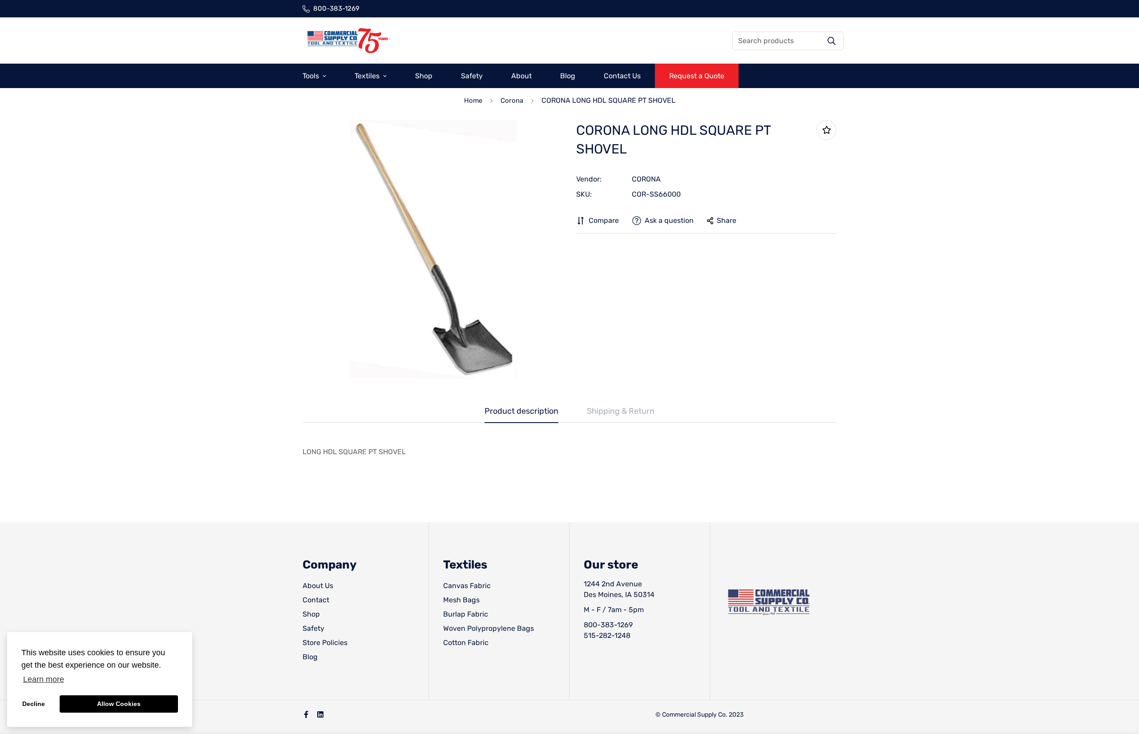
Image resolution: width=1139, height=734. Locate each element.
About (521, 76)
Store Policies (325, 642)
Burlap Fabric (465, 614)
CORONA (646, 179)
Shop (423, 76)
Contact (316, 600)
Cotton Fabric (466, 642)
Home (473, 101)
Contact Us (622, 76)
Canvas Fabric (467, 585)
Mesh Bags (461, 600)
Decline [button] (33, 703)
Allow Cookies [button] (119, 703)
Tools (311, 76)
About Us (318, 585)
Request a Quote (696, 76)
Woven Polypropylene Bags (488, 628)
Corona (512, 101)
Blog (567, 76)
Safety (472, 76)
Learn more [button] (43, 679)
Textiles (367, 76)
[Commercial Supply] (347, 40)
